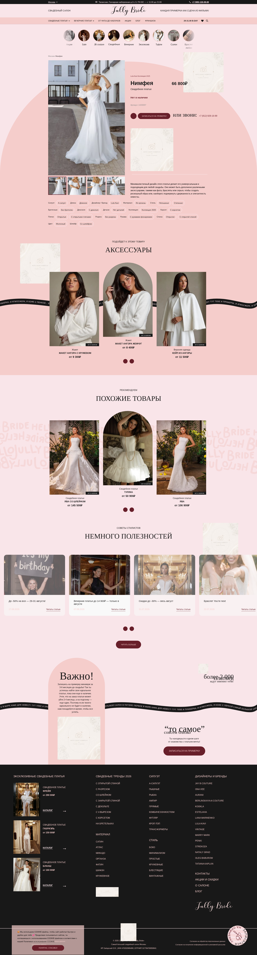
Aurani (199, 795)
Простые (154, 859)
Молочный (60, 224)
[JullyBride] (128, 10)
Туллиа (128, 492)
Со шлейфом (86, 224)
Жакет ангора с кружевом (75, 353)
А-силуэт (62, 203)
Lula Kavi (134, 76)
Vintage (200, 829)
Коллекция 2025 (144, 76)
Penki (198, 841)
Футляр (153, 818)
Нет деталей (118, 210)
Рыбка (153, 795)
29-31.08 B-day (191, 21)
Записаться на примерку (154, 116)
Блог (198, 891)
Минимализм (157, 853)
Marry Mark (202, 835)
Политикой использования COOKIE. (39, 941)
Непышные (164, 203)
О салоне (202, 885)
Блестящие (156, 870)
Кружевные (156, 864)
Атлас (99, 847)
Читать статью (53, 609)
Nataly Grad (202, 852)
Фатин (99, 864)
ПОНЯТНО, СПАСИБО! (48, 948)
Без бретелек (67, 210)
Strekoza (201, 846)
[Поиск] (207, 20)
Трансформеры (158, 829)
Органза (101, 859)
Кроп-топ (154, 823)
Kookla (199, 806)
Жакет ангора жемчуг (128, 344)
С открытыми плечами (81, 217)
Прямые (154, 806)
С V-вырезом (103, 812)
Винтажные (156, 876)
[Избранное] (202, 20)
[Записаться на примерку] (237, 935)
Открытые (61, 217)
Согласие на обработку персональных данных (207, 941)
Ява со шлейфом (75, 501)
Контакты (202, 873)
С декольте (94, 210)
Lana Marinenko (204, 818)
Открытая (170, 217)
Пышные (154, 789)
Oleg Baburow (204, 858)
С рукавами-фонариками (141, 217)
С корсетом (175, 210)
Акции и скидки (206, 879)
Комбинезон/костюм (161, 812)
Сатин (99, 842)
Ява (182, 501)
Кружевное (102, 876)
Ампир (153, 801)
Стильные (178, 203)
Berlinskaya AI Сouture (209, 801)
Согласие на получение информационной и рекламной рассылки (200, 945)
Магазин (51, 56)
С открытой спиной (188, 217)
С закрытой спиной (108, 801)
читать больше (128, 645)
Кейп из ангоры (182, 353)
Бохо (152, 847)
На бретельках (105, 823)
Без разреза (110, 217)
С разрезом (103, 789)
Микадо (100, 853)
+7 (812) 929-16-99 (208, 116)
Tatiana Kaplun (204, 864)
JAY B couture (203, 783)
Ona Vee (200, 789)
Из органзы (141, 203)
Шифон (100, 870)
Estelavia (201, 812)
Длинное (83, 203)
